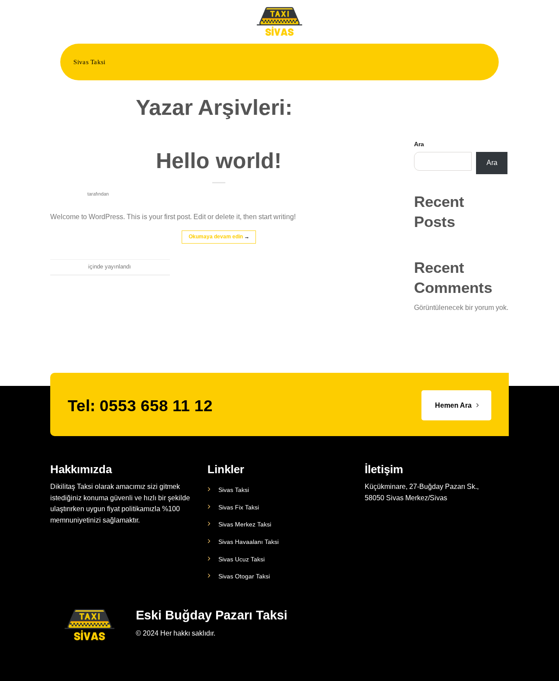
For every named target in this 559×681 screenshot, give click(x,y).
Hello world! (219, 160)
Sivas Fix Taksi (238, 507)
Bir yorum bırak (150, 266)
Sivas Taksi (89, 61)
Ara (419, 144)
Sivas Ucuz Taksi (241, 559)
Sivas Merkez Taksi (244, 524)
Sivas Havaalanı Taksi (248, 541)
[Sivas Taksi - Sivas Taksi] (279, 22)
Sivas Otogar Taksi (244, 576)
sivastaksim (361, 107)
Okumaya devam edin (219, 237)
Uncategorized (219, 141)
